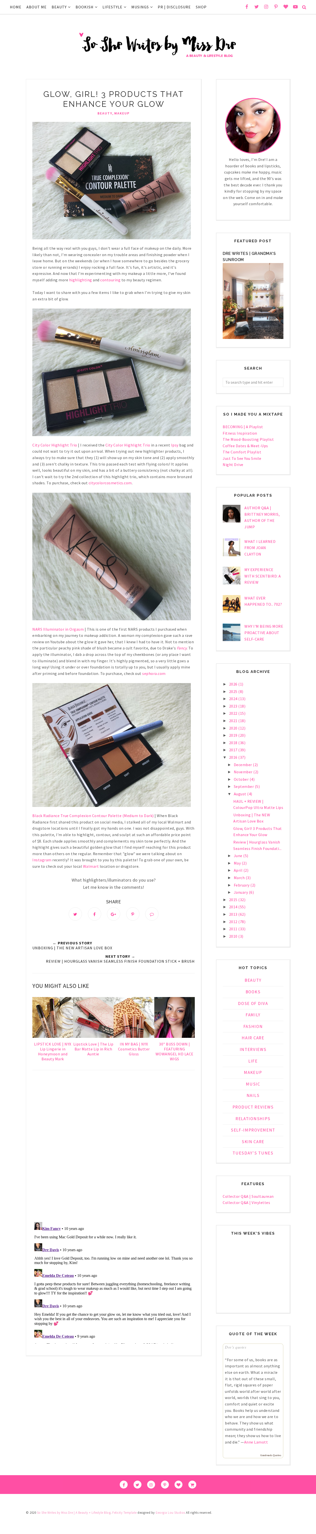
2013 (233, 914)
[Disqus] (113, 1147)
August (240, 793)
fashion (253, 1026)
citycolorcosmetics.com (110, 482)
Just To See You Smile (242, 458)
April (238, 870)
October (242, 779)
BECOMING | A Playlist (243, 426)
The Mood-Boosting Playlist (248, 439)
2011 (233, 928)
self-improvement (253, 1130)
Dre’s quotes (235, 1347)
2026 (233, 684)
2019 (233, 735)
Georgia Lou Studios (170, 1513)
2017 (233, 749)
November (244, 771)
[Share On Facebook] (94, 914)
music (253, 1084)
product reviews (253, 1107)
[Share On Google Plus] (113, 914)
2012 (233, 921)
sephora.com (154, 673)
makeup (122, 113)
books (253, 992)
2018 (233, 742)
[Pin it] (132, 914)
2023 (233, 706)
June (238, 855)
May (238, 863)
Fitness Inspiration (240, 433)
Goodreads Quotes (270, 1455)
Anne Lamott (256, 1442)
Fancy (182, 647)
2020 (233, 728)
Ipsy (174, 445)
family (253, 1015)
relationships (253, 1118)
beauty (105, 113)
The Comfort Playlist (242, 451)
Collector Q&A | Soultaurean (248, 1196)
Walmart (91, 866)
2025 (233, 691)
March (240, 877)
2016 (233, 757)
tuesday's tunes (253, 1153)
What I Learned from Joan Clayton (260, 547)
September (244, 786)
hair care (253, 1038)
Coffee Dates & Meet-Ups (245, 445)
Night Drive (233, 464)
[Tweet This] (75, 914)
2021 (233, 720)
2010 (233, 936)
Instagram (42, 859)
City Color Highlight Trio (127, 445)
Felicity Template (124, 1513)
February (242, 885)
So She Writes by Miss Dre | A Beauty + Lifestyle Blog (74, 1513)
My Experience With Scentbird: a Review (262, 576)
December (243, 764)
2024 (233, 698)
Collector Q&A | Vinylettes (246, 1202)
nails (253, 1095)
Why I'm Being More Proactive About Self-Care (263, 632)
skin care (253, 1141)
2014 (233, 906)
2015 (233, 899)
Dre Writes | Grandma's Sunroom (249, 256)
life (253, 1061)
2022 (233, 713)
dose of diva (253, 1003)
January (241, 892)
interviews (253, 1049)
